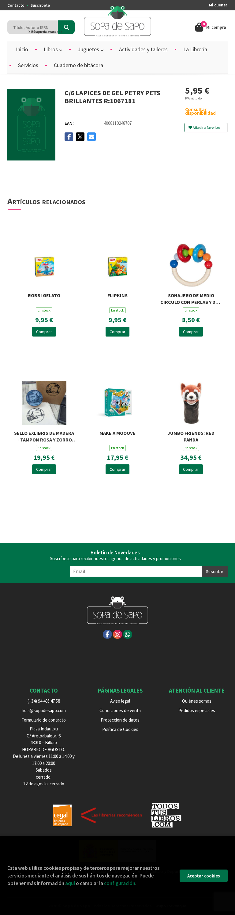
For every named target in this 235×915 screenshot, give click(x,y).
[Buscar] (66, 27)
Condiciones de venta (120, 710)
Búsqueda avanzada (46, 32)
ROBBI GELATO (44, 295)
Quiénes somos (196, 701)
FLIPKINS (117, 295)
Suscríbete (40, 5)
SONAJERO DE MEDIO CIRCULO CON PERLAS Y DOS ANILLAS (191, 298)
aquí (70, 883)
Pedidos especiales (196, 710)
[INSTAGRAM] (117, 634)
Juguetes (89, 49)
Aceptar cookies (203, 876)
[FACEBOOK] (107, 634)
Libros (51, 49)
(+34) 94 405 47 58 (44, 701)
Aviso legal (120, 701)
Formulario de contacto (43, 720)
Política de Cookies (120, 729)
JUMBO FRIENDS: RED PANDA (190, 436)
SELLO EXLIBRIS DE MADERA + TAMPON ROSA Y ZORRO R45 (44, 436)
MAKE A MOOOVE (117, 433)
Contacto (15, 5)
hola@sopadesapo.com (44, 710)
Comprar (44, 331)
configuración (119, 883)
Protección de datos (120, 720)
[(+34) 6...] (127, 634)
